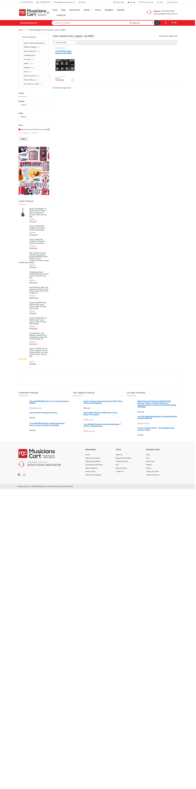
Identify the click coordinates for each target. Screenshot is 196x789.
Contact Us (61, 15)
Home (55, 10)
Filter (23, 139)
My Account (173, 2)
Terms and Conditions (93, 475)
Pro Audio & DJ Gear (33, 84)
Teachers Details (122, 461)
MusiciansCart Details (123, 458)
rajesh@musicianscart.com (65, 2)
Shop (161, 2)
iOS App (132, 2)
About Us (121, 10)
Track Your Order (147, 2)
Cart (147, 458)
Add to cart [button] (73, 80)
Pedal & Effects (60, 48)
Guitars (87, 10)
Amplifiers (109, 10)
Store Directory (121, 468)
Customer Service (152, 475)
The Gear (29, 59)
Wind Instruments (32, 51)
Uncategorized (30, 55)
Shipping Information (92, 461)
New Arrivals (75, 10)
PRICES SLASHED (32, 47)
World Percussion (32, 76)
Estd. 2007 (82, 2)
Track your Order (152, 471)
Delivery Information (92, 458)
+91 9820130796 (44, 2)
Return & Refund (91, 468)
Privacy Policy (90, 471)
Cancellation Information (94, 465)
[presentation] (176, 380)
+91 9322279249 (27, 2)
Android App (119, 2)
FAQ (117, 465)
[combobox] (90, 23)
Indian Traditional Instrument (35, 43)
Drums (98, 10)
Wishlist (149, 465)
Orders (148, 468)
